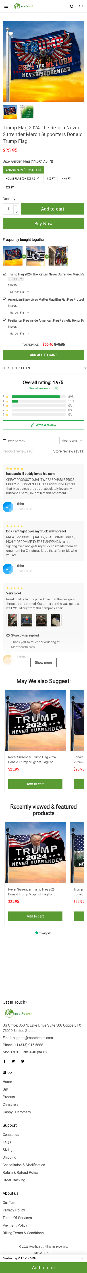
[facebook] (6, 1061)
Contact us (11, 1134)
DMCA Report (43, 1252)
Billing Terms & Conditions (23, 1233)
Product (9, 1097)
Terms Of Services (17, 1218)
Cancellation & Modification (24, 1165)
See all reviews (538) (43, 388)
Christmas (11, 1104)
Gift (5, 1089)
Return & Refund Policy (21, 1172)
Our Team (10, 1203)
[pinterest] (24, 1061)
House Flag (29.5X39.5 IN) (22, 178)
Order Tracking (14, 1180)
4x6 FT (66, 178)
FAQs (7, 1142)
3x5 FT (50, 178)
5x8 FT (10, 187)
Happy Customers (17, 1112)
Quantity (9, 199)
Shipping (9, 1157)
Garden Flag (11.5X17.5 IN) (32, 161)
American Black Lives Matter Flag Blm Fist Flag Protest (46, 299)
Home (7, 1082)
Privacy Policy (14, 1210)
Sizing (7, 1150)
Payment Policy (15, 1225)
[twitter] (15, 1061)
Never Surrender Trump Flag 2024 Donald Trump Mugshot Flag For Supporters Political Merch (32, 760)
